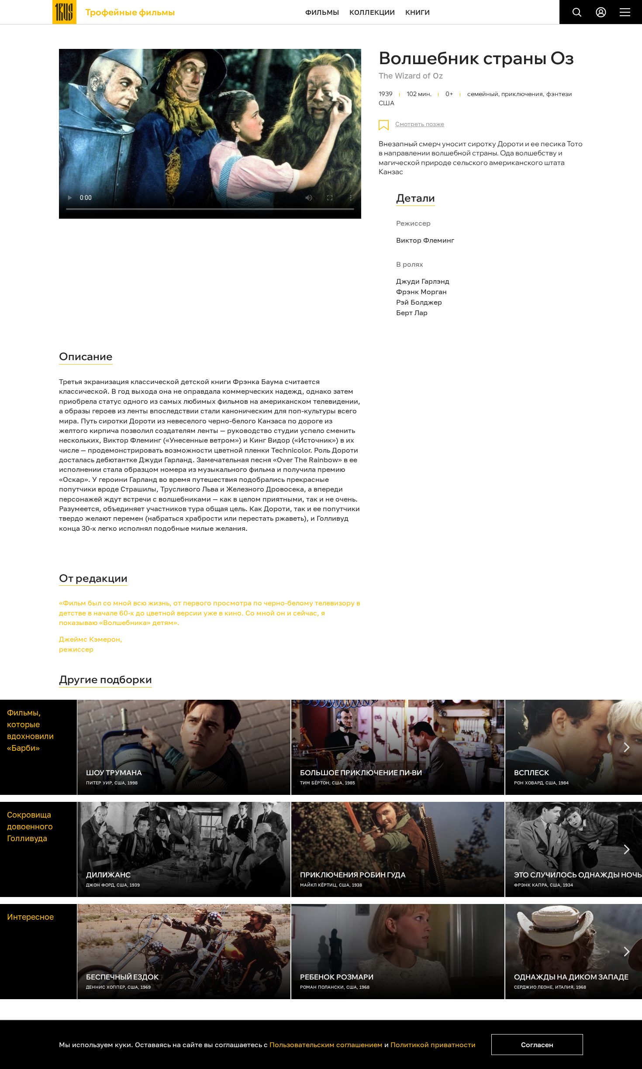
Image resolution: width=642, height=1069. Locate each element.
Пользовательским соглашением (326, 1044)
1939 (386, 94)
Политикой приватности (433, 1044)
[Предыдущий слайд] (626, 747)
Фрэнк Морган (421, 291)
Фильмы (322, 12)
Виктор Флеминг (425, 240)
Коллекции (372, 12)
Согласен (537, 1044)
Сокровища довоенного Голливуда (30, 826)
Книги (417, 12)
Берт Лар (412, 312)
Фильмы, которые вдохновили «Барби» (30, 730)
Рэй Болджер (419, 302)
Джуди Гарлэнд (422, 281)
